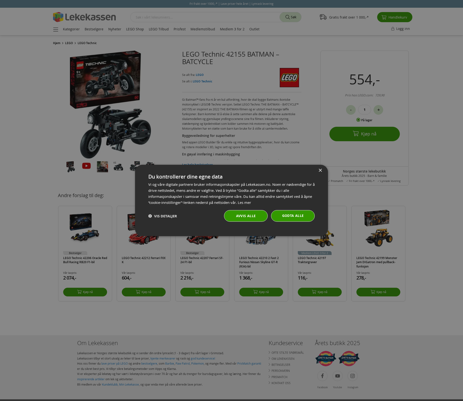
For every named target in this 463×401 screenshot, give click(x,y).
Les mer (244, 202)
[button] (162, 216)
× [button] (320, 170)
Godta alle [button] (293, 215)
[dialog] (231, 200)
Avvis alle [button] (246, 216)
